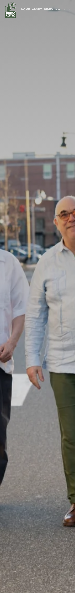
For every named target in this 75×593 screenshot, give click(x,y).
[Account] (64, 9)
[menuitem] (57, 9)
